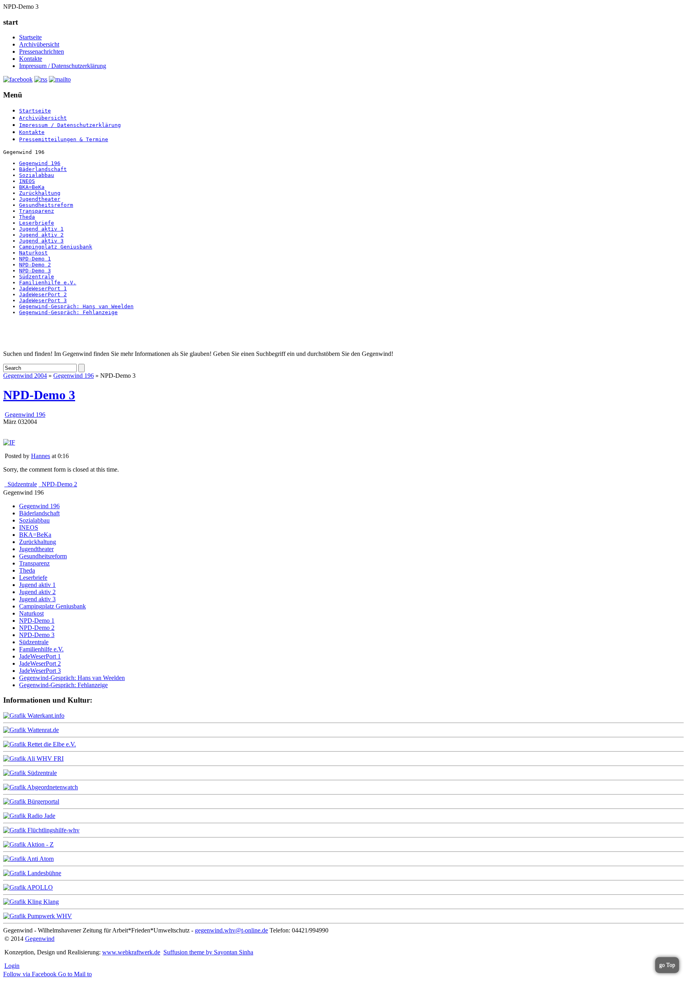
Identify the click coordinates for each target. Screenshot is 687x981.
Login (11, 965)
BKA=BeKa (32, 187)
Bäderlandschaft (43, 169)
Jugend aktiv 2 (41, 235)
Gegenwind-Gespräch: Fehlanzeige (68, 312)
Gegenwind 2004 (25, 375)
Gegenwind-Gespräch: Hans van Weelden (76, 306)
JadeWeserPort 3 (43, 300)
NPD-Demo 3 (35, 271)
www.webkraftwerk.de (131, 952)
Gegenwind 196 (39, 163)
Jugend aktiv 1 (41, 229)
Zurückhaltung (39, 193)
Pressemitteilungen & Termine (63, 139)
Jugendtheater (39, 199)
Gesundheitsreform (46, 205)
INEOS (27, 181)
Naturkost (33, 253)
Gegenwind (39, 938)
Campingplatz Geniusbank (55, 247)
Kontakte (30, 58)
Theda (27, 217)
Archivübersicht (39, 44)
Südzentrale (36, 277)
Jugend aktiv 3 (41, 241)
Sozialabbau (36, 175)
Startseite (30, 37)
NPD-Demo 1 (35, 259)
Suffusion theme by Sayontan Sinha (208, 952)
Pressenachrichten (41, 51)
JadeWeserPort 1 (43, 288)
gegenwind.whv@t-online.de (231, 930)
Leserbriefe (36, 223)
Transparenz (36, 211)
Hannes (40, 456)
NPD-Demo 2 (35, 265)
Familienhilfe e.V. (47, 283)
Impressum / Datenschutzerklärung (62, 65)
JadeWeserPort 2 (43, 294)
